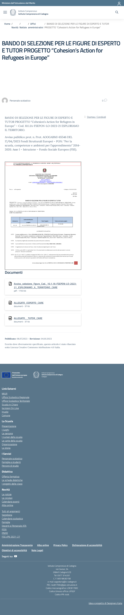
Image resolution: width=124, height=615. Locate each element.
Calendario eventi (10, 501)
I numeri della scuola (12, 437)
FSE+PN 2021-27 (11, 536)
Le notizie (6, 494)
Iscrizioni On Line (10, 408)
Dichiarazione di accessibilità (87, 545)
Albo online (7, 505)
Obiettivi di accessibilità (14, 550)
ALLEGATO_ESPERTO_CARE (29, 303)
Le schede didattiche (12, 480)
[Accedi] (119, 3)
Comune (6, 415)
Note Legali (37, 550)
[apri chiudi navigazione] (5, 12)
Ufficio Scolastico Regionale (15, 397)
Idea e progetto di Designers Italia (105, 603)
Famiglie (6, 522)
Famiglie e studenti (11, 462)
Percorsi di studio (10, 466)
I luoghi (5, 430)
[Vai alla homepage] (13, 12)
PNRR (5, 533)
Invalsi (5, 412)
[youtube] (15, 556)
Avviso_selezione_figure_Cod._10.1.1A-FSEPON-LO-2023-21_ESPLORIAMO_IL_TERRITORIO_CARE (45, 285)
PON (4, 529)
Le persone (7, 433)
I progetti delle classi (12, 484)
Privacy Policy (60, 545)
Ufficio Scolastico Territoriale (16, 401)
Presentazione (9, 426)
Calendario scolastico (12, 518)
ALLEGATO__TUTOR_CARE (28, 318)
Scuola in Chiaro (10, 404)
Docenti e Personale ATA (14, 526)
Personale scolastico (12, 458)
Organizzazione (9, 444)
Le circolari (7, 498)
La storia (6, 448)
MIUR (4, 393)
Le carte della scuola (12, 440)
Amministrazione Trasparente (17, 545)
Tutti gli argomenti (11, 511)
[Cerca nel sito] (116, 13)
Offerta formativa (10, 476)
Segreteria (7, 515)
